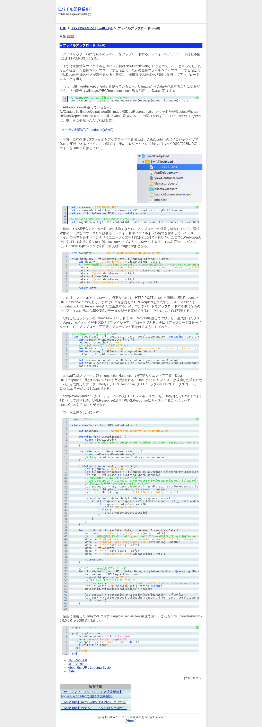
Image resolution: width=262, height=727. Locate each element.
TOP (63, 28)
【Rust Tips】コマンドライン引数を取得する (94, 708)
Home (131, 720)
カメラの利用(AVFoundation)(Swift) (87, 130)
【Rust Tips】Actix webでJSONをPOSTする (93, 702)
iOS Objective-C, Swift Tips (92, 28)
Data (71, 671)
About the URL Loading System (90, 667)
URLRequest (77, 660)
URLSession (77, 664)
